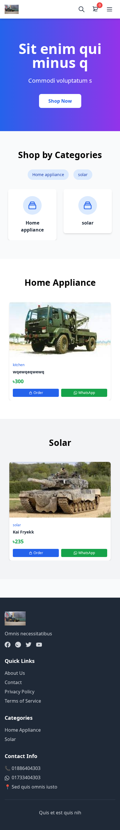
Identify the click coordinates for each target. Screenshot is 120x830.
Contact (13, 682)
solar (83, 174)
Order (38, 392)
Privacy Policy (19, 691)
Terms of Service (23, 701)
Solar (10, 739)
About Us (15, 673)
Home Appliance (23, 730)
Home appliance (48, 174)
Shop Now (60, 101)
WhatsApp (86, 392)
